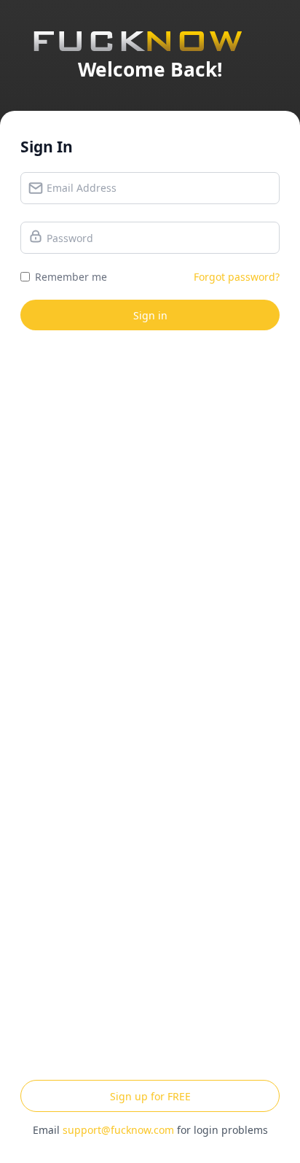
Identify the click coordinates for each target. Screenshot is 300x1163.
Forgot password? (237, 277)
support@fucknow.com (118, 1130)
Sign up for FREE (150, 1096)
